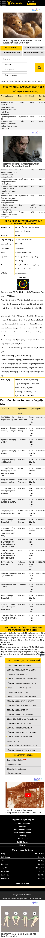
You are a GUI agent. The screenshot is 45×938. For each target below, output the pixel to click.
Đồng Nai (41, 857)
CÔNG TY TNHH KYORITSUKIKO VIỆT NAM (22, 679)
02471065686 (40, 459)
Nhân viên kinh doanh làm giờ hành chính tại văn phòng (9, 181)
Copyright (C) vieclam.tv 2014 (22, 895)
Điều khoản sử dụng (36, 898)
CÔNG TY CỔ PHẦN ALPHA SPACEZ (20, 701)
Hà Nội (32, 102)
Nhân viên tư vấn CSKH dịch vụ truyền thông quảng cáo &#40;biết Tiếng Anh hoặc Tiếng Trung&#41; (8, 108)
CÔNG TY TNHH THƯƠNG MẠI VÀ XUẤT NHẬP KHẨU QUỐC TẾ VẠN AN (8, 543)
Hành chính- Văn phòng (22, 480)
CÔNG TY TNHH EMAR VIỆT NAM (19, 728)
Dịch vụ (21, 468)
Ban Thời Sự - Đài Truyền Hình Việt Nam (9, 418)
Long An (4, 868)
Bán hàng (21, 459)
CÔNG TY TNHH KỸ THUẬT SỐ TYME (21, 714)
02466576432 (40, 511)
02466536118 (40, 488)
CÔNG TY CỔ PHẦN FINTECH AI (19, 723)
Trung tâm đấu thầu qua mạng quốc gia (8, 480)
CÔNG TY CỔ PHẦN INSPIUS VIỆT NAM (21, 705)
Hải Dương (5, 871)
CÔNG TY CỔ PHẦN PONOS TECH (19, 737)
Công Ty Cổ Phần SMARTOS (17, 674)
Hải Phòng (4, 864)
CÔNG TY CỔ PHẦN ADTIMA (17, 710)
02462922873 (40, 562)
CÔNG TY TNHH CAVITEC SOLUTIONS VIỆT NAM (22, 750)
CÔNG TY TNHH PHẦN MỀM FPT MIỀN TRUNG (22, 683)
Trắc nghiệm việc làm (15, 760)
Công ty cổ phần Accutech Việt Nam (8, 512)
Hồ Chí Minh (32, 206)
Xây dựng (22, 826)
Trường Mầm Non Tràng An (7, 563)
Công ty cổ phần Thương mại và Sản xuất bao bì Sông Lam (8, 472)
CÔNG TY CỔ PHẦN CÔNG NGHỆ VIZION (22, 745)
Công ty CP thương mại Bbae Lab (8, 460)
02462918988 (40, 615)
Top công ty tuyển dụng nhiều (33, 52)
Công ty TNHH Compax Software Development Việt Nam (22, 696)
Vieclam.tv (4, 81)
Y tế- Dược (22, 439)
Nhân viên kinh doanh (22, 832)
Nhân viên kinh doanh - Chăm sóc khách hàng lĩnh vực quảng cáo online (9, 189)
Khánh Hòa (5, 875)
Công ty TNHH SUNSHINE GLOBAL (8, 500)
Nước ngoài (5, 878)
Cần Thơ (41, 875)
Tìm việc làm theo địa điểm (11, 52)
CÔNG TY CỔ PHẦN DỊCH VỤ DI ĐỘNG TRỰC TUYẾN (22, 670)
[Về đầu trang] (42, 935)
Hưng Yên (40, 871)
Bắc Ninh (41, 864)
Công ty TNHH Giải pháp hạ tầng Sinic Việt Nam (8, 490)
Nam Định (40, 878)
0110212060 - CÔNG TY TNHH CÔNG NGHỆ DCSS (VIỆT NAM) (8, 532)
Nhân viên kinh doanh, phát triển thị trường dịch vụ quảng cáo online (9, 125)
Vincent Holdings (13, 741)
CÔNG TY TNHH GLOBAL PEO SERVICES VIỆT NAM (22, 732)
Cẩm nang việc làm (14, 773)
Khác (20, 551)
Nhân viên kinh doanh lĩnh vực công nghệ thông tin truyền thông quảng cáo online (9, 199)
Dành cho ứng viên (14, 764)
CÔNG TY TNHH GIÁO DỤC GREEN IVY (9, 574)
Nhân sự (21, 205)
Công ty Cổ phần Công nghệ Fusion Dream (22, 719)
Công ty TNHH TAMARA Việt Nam (19, 688)
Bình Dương (5, 857)
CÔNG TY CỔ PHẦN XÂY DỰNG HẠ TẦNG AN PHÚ (9, 617)
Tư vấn (21, 102)
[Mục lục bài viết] (42, 654)
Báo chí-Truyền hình (22, 418)
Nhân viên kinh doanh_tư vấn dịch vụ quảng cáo (9, 214)
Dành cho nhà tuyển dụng (16, 769)
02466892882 (40, 604)
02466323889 (40, 499)
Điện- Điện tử (22, 839)
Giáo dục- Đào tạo (22, 520)
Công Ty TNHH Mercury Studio (17, 692)
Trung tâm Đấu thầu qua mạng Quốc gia (8, 429)
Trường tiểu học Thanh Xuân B (7, 520)
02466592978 (40, 528)
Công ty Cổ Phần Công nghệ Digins (19, 665)
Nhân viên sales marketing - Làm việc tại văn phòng (9, 207)
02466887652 (40, 539)
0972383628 (20, 248)
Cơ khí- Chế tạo (22, 842)
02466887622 (40, 519)
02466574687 (40, 573)
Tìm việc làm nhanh (11, 47)
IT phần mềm (23, 116)
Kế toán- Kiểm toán (22, 823)
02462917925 (40, 468)
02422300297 (40, 428)
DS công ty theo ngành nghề (34, 47)
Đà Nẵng (41, 860)
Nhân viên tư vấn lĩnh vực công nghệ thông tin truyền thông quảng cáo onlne (9, 173)
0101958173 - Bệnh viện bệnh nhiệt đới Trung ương (8, 606)
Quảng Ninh (40, 868)
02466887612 (40, 439)
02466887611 (40, 417)
